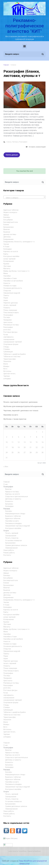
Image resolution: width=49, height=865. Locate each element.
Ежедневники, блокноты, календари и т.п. (19, 242)
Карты (5, 254)
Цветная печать (9, 374)
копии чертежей (9, 259)
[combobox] (24, 197)
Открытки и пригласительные (16, 497)
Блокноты (9, 501)
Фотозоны (7, 371)
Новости (6, 283)
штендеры (7, 379)
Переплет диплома (10, 303)
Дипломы (7, 237)
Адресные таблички (10, 210)
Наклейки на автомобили (13, 281)
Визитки (6, 229)
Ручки (5, 335)
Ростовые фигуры (10, 332)
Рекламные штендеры (13, 523)
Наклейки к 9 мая (10, 278)
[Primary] (24, 46)
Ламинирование (11, 548)
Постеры (6, 317)
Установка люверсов (13, 541)
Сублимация (8, 352)
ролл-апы (7, 330)
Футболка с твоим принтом (14, 419)
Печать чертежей (11, 533)
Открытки (7, 291)
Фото (5, 369)
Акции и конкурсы (10, 212)
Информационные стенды (15, 514)
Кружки (6, 264)
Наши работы (8, 550)
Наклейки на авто (10, 415)
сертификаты (8, 337)
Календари (7, 249)
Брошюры (9, 504)
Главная (6, 65)
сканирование (8, 339)
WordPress (37, 851)
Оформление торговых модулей (17, 526)
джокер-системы (9, 234)
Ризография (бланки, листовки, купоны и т (22, 73)
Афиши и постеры (12, 492)
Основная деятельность (12, 288)
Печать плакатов (11, 538)
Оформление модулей (11, 293)
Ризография (23, 142)
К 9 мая (6, 247)
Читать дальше (12, 155)
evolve (10, 851)
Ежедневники (8, 239)
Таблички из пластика (11, 357)
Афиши (6, 215)
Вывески (6, 232)
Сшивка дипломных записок (16, 545)
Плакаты (6, 308)
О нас (5, 484)
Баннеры (6, 217)
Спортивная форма (10, 344)
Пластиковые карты (11, 313)
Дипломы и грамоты (13, 499)
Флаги (5, 364)
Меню (5, 273)
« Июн (5, 467)
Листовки (15, 142)
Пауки (5, 298)
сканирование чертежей (12, 342)
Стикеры (6, 349)
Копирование (8, 261)
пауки (5, 300)
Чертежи (6, 376)
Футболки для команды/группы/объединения (22, 406)
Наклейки (7, 276)
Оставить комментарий (37, 147)
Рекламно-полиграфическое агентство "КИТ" (24, 26)
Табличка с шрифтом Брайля (14, 354)
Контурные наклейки (11, 256)
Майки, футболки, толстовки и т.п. (16, 271)
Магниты (6, 269)
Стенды (6, 347)
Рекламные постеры (11, 325)
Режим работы (9, 553)
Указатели (7, 361)
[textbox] (24, 197)
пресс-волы (7, 322)
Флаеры (6, 366)
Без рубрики (8, 220)
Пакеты (6, 295)
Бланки (8, 142)
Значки (6, 244)
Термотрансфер (9, 359)
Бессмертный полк (10, 222)
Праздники (7, 320)
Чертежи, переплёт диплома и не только (20, 411)
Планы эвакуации (10, 310)
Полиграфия (8, 315)
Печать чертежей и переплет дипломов (20, 402)
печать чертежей (9, 305)
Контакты (7, 555)
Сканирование (10, 536)
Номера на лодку (9, 286)
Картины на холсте (10, 251)
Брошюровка (8, 227)
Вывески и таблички (13, 516)
